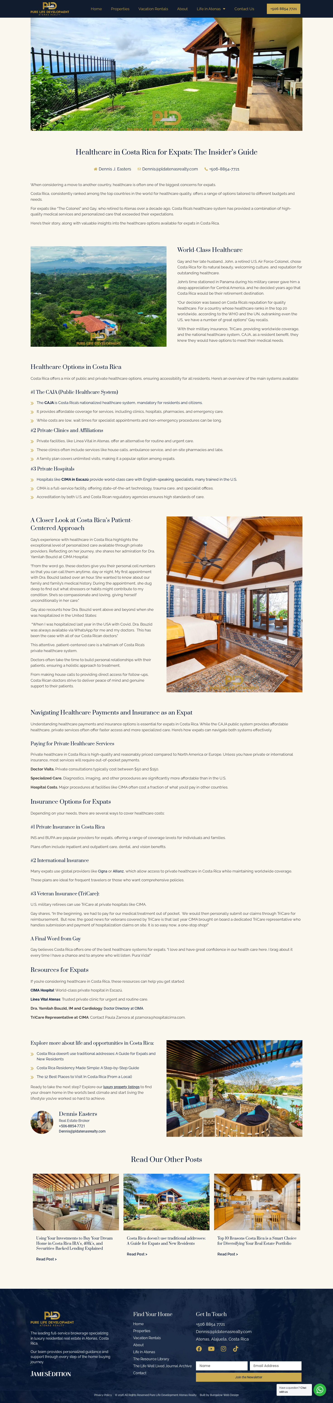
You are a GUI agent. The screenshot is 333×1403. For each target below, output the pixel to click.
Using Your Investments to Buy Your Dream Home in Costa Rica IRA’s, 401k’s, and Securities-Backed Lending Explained (74, 1243)
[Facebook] (199, 1349)
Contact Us (244, 9)
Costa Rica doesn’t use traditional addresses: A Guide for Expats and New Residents (166, 1241)
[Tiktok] (236, 1349)
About (182, 9)
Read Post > (46, 1259)
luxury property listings (121, 1087)
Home (96, 9)
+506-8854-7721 (72, 1126)
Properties (120, 9)
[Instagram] (223, 1349)
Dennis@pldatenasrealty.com (82, 1131)
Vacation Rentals (153, 9)
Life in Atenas (209, 9)
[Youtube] (211, 1349)
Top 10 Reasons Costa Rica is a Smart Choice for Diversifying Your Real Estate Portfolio (257, 1241)
